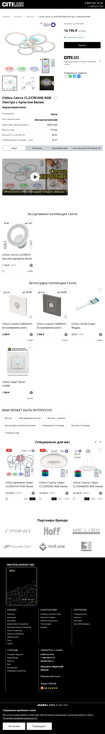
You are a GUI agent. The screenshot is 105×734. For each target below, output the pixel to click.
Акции (9, 643)
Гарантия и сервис (48, 617)
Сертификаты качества (16, 671)
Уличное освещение (15, 634)
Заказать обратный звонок (51, 668)
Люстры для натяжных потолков (20, 425)
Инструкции (12, 667)
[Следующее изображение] (53, 47)
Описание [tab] (37, 148)
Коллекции (11, 617)
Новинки (10, 614)
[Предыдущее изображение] (6, 47)
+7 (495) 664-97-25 (47, 658)
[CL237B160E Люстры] (9, 83)
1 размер (30, 271)
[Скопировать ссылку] (65, 76)
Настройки (14, 726)
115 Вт (53, 499)
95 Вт (13, 499)
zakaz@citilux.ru (47, 661)
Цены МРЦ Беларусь (82, 624)
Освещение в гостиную (53, 425)
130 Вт (19, 499)
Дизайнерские (13, 637)
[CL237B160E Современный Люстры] (46, 83)
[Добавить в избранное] (55, 98)
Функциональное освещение (19, 627)
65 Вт (41, 499)
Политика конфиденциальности (20, 718)
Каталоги (77, 617)
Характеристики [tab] (60, 148)
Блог (9, 664)
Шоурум (43, 627)
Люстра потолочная (46, 119)
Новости (10, 661)
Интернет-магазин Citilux (50, 614)
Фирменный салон (50, 676)
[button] (29, 47)
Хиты (9, 640)
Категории (11, 620)
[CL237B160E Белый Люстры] (28, 83)
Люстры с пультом (56, 418)
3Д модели (78, 620)
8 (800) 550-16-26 (47, 654)
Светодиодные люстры (30, 418)
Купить (82, 45)
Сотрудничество (80, 614)
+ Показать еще (12, 432)
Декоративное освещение (18, 624)
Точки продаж (46, 624)
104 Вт (80, 499)
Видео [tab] (14, 148)
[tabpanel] (52, 177)
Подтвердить (39, 726)
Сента (54, 114)
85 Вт (47, 499)
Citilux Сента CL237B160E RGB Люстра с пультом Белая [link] (64, 16)
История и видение (15, 654)
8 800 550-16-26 (94, 3)
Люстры (8, 418)
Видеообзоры (12, 658)
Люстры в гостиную (80, 425)
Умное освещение (14, 630)
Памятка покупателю (48, 620)
